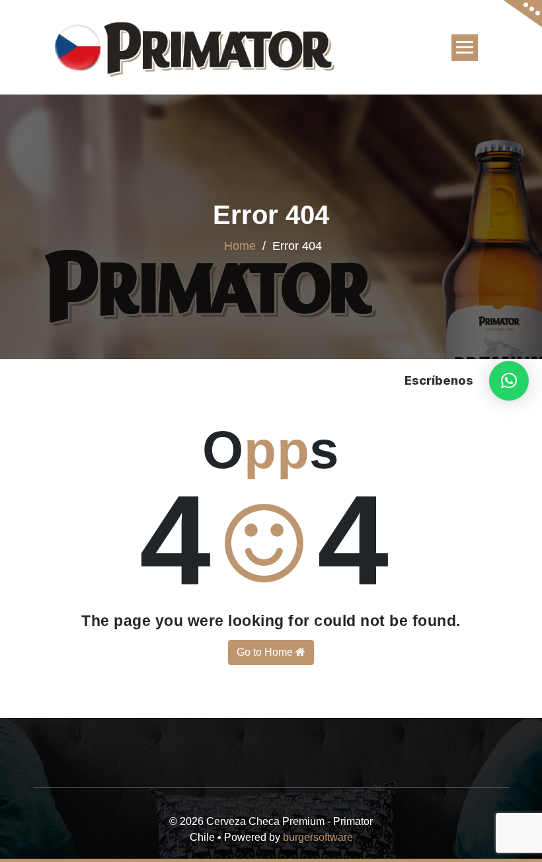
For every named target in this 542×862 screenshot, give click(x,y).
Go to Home (266, 652)
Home (240, 246)
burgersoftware (318, 837)
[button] (509, 381)
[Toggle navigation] (464, 47)
